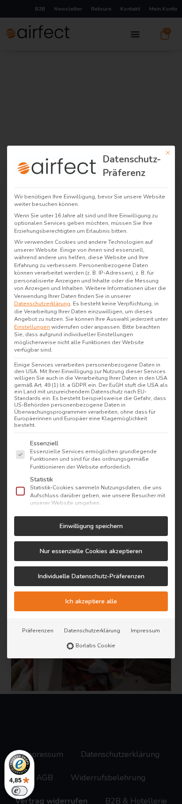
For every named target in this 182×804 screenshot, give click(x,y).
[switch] (19, 791)
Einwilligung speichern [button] (91, 526)
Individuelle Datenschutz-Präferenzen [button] (91, 576)
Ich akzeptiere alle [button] (91, 601)
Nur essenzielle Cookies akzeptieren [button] (91, 551)
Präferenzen (37, 630)
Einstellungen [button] (32, 326)
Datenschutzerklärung (42, 303)
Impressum (145, 630)
